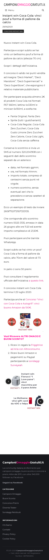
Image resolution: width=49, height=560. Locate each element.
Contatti (6, 529)
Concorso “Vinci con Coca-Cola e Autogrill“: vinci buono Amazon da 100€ (23, 303)
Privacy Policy (9, 534)
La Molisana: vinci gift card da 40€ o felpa (19, 401)
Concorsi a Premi (11, 503)
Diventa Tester (9, 507)
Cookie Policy (9, 539)
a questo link (36, 280)
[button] (43, 10)
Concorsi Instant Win (13, 31)
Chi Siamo (7, 525)
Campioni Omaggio (12, 494)
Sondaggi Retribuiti (12, 512)
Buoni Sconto (9, 498)
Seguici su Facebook (13, 482)
